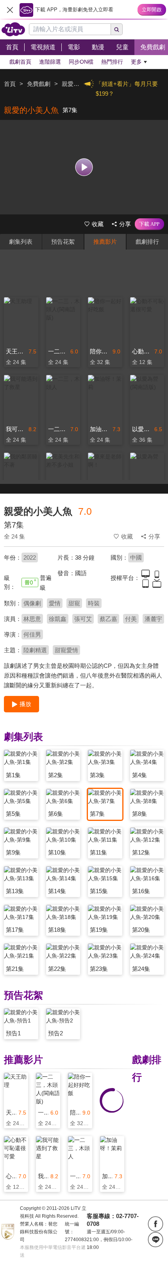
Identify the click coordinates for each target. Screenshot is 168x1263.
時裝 (94, 603)
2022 (29, 557)
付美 (131, 618)
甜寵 (74, 603)
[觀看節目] (84, 167)
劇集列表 (20, 241)
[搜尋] (117, 29)
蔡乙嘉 (108, 618)
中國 (136, 557)
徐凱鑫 (57, 618)
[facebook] (155, 1224)
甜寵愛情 (66, 650)
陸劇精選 (35, 650)
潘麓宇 (153, 618)
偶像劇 (32, 603)
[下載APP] (149, 224)
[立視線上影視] (13, 29)
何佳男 (32, 634)
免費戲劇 (38, 83)
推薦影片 (105, 241)
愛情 (55, 603)
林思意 (32, 618)
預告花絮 (63, 241)
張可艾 (83, 618)
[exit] (10, 10)
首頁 (10, 83)
